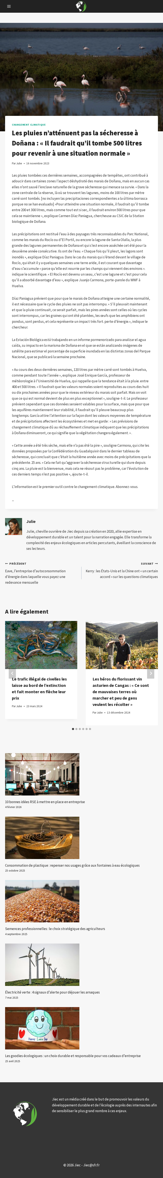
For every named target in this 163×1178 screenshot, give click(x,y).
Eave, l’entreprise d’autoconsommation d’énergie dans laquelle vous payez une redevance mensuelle (35, 573)
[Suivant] (150, 673)
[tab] (73, 729)
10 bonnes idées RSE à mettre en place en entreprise (45, 802)
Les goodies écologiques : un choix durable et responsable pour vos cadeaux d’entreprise (73, 1055)
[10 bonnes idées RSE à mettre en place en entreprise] (81, 774)
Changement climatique (29, 124)
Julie (31, 521)
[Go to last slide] (12, 673)
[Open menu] (9, 6)
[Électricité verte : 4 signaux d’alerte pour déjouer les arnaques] (81, 965)
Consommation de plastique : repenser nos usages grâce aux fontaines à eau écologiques (72, 865)
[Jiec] (81, 6)
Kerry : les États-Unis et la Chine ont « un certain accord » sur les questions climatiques (122, 570)
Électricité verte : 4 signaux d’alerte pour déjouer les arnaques (52, 992)
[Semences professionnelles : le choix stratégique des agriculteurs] (81, 901)
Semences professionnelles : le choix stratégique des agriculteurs (55, 928)
